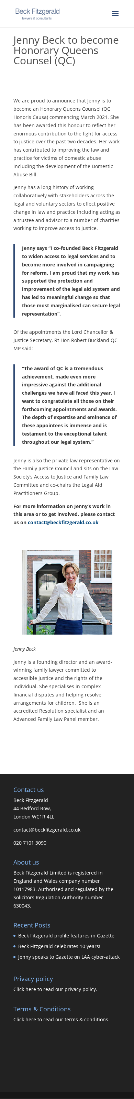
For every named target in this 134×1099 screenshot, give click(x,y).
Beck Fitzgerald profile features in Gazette (66, 935)
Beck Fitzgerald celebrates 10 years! (59, 946)
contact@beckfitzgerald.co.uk (62, 522)
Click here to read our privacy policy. (55, 989)
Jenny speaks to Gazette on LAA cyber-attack (69, 957)
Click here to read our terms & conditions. (61, 1019)
